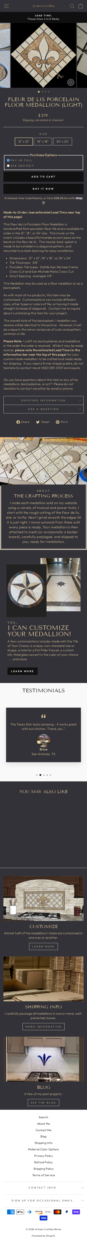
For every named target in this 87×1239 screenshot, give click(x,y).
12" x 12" (24, 141)
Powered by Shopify (43, 1235)
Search (43, 1117)
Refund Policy (43, 1162)
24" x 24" (62, 141)
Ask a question (43, 409)
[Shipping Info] (43, 978)
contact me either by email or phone (46, 388)
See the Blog (43, 1102)
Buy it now (43, 188)
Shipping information (43, 400)
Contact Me (43, 1130)
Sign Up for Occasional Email (42, 1200)
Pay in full (22, 160)
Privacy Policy (43, 1156)
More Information (43, 1026)
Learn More (22, 671)
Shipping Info (43, 1143)
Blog (43, 1136)
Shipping (28, 120)
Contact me (57, 308)
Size (43, 134)
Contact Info (42, 1187)
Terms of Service (43, 1175)
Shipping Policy (43, 1169)
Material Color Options (43, 1149)
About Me (43, 1124)
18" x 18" (43, 141)
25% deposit (22, 165)
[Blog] (43, 1059)
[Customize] (43, 898)
